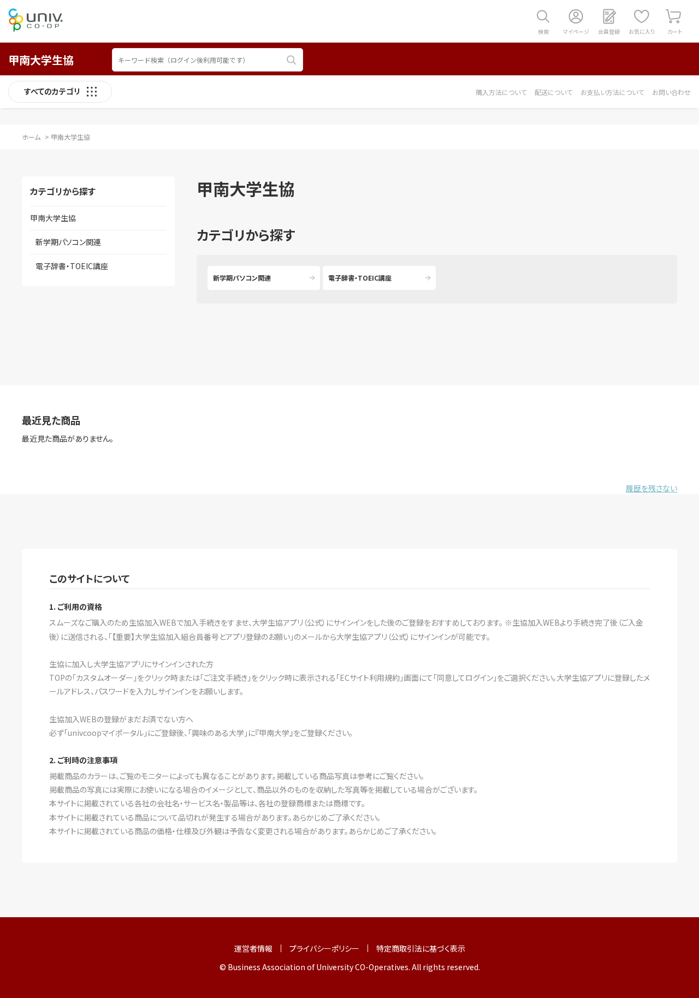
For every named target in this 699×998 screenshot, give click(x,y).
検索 (543, 31)
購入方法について (501, 92)
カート (674, 31)
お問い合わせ (671, 92)
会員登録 (609, 31)
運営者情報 (253, 948)
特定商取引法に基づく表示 (420, 948)
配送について (553, 92)
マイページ (576, 31)
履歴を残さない (651, 488)
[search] (292, 60)
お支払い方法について (612, 92)
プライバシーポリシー (324, 948)
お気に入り (642, 31)
